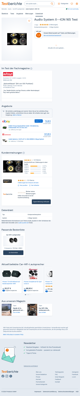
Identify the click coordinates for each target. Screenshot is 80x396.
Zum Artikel (16, 312)
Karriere (38, 379)
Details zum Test (7, 80)
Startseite (4, 9)
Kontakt (57, 382)
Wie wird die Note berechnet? (52, 35)
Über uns (38, 372)
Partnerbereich (40, 382)
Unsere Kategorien (41, 384)
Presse (38, 377)
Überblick (5, 14)
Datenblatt (39, 14)
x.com (74, 377)
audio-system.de (23, 223)
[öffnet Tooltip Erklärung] (31, 69)
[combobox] (37, 3)
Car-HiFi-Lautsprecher (18, 9)
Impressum (37, 391)
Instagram (75, 372)
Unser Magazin (59, 377)
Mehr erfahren (17, 115)
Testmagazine (59, 372)
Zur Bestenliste (16, 253)
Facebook (75, 374)
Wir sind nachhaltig (73, 9)
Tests (12, 14)
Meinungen (29, 14)
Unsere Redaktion (41, 374)
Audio (9, 9)
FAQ (56, 374)
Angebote (19, 14)
